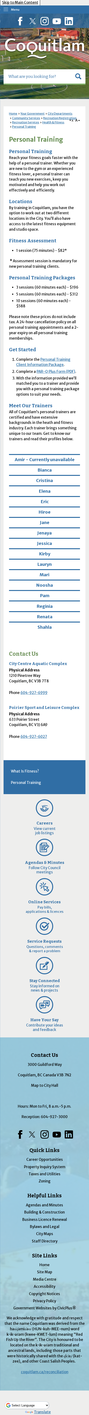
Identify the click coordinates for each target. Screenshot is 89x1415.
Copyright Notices (44, 1294)
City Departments (60, 113)
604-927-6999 (33, 692)
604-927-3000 (54, 1117)
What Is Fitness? (25, 771)
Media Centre (44, 1279)
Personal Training (24, 126)
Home (13, 113)
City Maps (44, 1234)
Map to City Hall (44, 1085)
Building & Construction (44, 1212)
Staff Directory (44, 1241)
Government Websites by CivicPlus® (44, 1308)
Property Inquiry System (44, 1167)
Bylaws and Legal (44, 1226)
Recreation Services (25, 122)
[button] (78, 76)
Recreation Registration (59, 118)
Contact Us (23, 654)
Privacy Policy (44, 1301)
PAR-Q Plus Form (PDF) (56, 371)
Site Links (44, 1256)
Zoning (45, 1181)
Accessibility (44, 1286)
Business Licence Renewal (44, 1219)
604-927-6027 (33, 736)
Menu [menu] (15, 10)
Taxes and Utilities (44, 1174)
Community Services (26, 118)
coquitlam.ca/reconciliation (44, 1372)
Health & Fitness (53, 122)
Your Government (32, 113)
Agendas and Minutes (44, 1205)
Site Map (44, 1272)
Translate (42, 1412)
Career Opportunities (44, 1159)
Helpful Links (44, 1196)
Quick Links (44, 1150)
